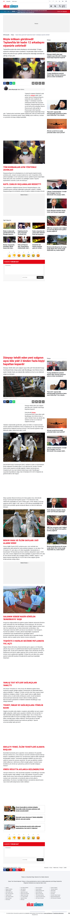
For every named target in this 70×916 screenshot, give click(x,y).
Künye (50, 867)
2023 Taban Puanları (9, 896)
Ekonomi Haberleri (39, 887)
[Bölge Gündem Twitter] (50, 1)
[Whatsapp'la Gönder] (13, 83)
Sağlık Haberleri (8, 890)
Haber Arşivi (14, 1)
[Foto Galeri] (66, 1)
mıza (51, 913)
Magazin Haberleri (9, 889)
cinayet (32, 95)
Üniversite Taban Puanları (55, 895)
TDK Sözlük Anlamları (40, 895)
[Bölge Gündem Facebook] (53, 1)
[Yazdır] (33, 83)
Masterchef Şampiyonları (55, 896)
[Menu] (51, 6)
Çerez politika (47, 913)
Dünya (12, 34)
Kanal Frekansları (39, 892)
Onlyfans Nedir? (8, 895)
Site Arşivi (22, 899)
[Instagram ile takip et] (17, 869)
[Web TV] (63, 1)
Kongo (34, 412)
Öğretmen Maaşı (24, 898)
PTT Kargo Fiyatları (24, 896)
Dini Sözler (53, 893)
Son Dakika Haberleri (24, 887)
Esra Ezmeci (53, 892)
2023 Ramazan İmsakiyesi (56, 898)
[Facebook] (4, 83)
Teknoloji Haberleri (54, 889)
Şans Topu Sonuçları (9, 893)
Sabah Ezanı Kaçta (24, 892)
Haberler (7, 887)
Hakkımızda (55, 867)
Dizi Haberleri (23, 890)
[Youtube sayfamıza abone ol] (10, 869)
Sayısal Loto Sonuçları (25, 893)
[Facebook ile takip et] (4, 869)
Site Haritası (8, 899)
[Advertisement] (13, 101)
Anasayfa (7, 34)
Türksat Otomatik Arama (40, 896)
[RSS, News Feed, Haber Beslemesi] (23, 869)
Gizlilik (65, 867)
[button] (36, 83)
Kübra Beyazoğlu (13, 89)
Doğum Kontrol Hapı (24, 895)
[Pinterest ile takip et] (20, 869)
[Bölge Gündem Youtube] (59, 1)
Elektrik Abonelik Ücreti (40, 890)
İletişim (61, 867)
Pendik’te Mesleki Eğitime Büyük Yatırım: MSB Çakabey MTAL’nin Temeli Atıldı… (30, 11)
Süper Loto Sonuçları (39, 893)
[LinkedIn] (10, 83)
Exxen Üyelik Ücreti (9, 892)
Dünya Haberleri (38, 889)
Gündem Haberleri (54, 887)
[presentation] (5, 11)
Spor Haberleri (23, 889)
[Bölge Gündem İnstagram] (56, 1)
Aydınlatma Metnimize (59, 913)
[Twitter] (7, 83)
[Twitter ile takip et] (7, 869)
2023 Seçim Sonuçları (40, 898)
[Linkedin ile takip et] (14, 869)
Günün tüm (62, 11)
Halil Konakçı (53, 890)
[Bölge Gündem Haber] (10, 6)
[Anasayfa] (4, 1)
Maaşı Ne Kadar (8, 898)
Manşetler (8, 1)
